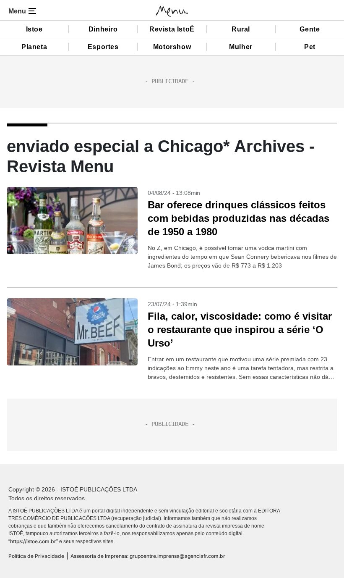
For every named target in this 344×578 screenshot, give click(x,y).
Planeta (34, 46)
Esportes (103, 46)
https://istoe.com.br (33, 541)
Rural (241, 29)
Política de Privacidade (36, 556)
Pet (309, 46)
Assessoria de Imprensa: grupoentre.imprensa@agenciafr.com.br (147, 556)
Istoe (34, 29)
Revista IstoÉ (172, 29)
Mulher (241, 46)
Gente (310, 29)
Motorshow (172, 46)
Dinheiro (103, 29)
